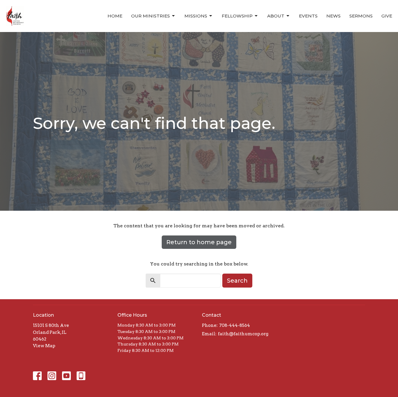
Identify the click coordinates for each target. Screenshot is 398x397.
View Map (44, 345)
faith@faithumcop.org (243, 333)
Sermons (361, 16)
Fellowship (237, 16)
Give (386, 16)
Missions (195, 16)
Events (308, 16)
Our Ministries (150, 16)
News (333, 16)
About (275, 16)
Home (115, 16)
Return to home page (199, 242)
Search (237, 280)
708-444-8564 (234, 325)
